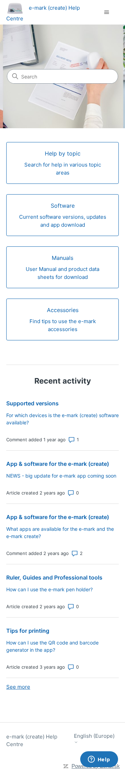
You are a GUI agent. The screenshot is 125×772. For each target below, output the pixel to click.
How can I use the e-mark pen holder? (49, 589)
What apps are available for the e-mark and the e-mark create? (60, 532)
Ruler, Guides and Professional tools (54, 577)
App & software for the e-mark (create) (57, 463)
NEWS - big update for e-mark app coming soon (61, 476)
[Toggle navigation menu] (106, 12)
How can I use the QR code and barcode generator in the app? (52, 646)
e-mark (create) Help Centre (31, 740)
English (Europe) (94, 736)
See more (18, 687)
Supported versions (32, 403)
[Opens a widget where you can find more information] (99, 760)
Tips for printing (27, 630)
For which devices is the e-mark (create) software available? (62, 418)
